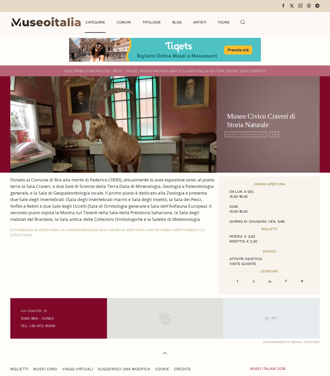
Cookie (162, 369)
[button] (242, 22)
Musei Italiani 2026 (268, 368)
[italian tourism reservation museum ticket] (165, 50)
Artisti (199, 22)
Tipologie (151, 22)
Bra (274, 134)
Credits (182, 369)
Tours (223, 22)
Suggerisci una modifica (124, 369)
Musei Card (45, 369)
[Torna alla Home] (46, 22)
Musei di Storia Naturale (246, 134)
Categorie (95, 22)
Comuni (124, 22)
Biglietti (19, 369)
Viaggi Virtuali (77, 369)
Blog (177, 22)
